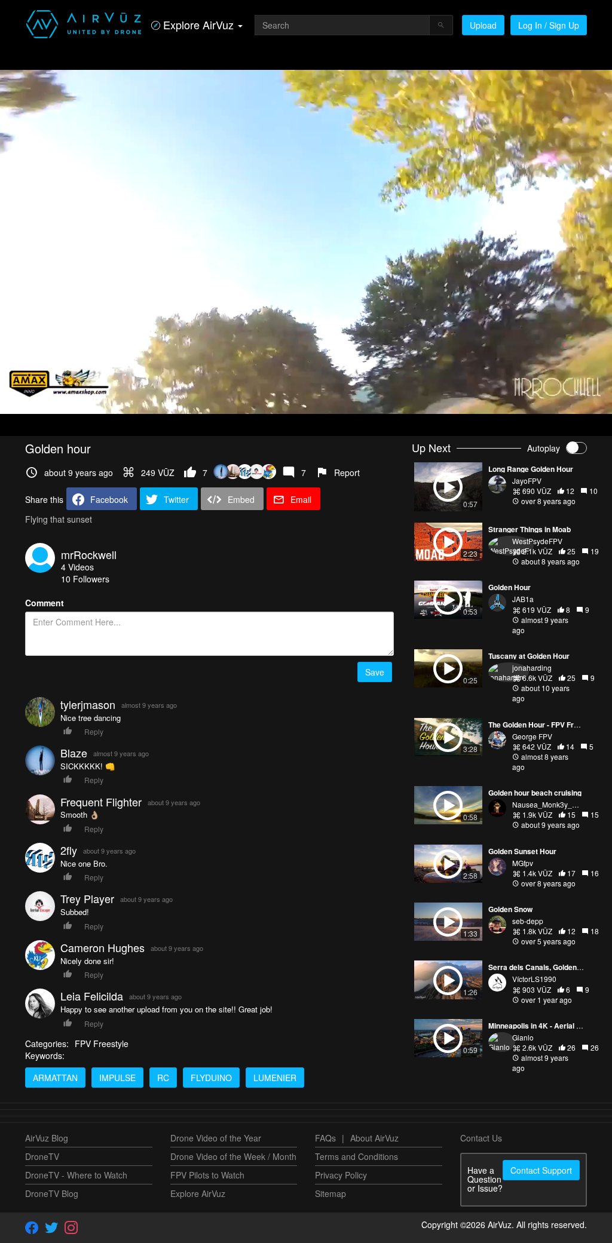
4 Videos (77, 567)
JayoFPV (526, 480)
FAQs (325, 1138)
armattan (55, 1078)
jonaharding (532, 667)
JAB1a (523, 599)
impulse (117, 1078)
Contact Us (481, 1138)
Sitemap (330, 1193)
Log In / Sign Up (548, 25)
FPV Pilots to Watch (207, 1175)
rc (163, 1078)
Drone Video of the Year (215, 1138)
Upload (483, 25)
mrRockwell (89, 554)
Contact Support (541, 1170)
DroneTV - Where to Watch (76, 1175)
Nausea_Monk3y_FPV (549, 804)
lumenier (274, 1078)
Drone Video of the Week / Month (233, 1156)
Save (374, 672)
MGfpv (522, 863)
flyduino (211, 1078)
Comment (44, 603)
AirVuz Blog (46, 1138)
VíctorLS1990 (534, 979)
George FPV (532, 736)
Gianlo (523, 1037)
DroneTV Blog (51, 1193)
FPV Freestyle (101, 1043)
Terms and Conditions (356, 1156)
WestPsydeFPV (537, 541)
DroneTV (42, 1156)
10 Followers (85, 579)
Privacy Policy (341, 1175)
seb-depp (527, 921)
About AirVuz (374, 1138)
